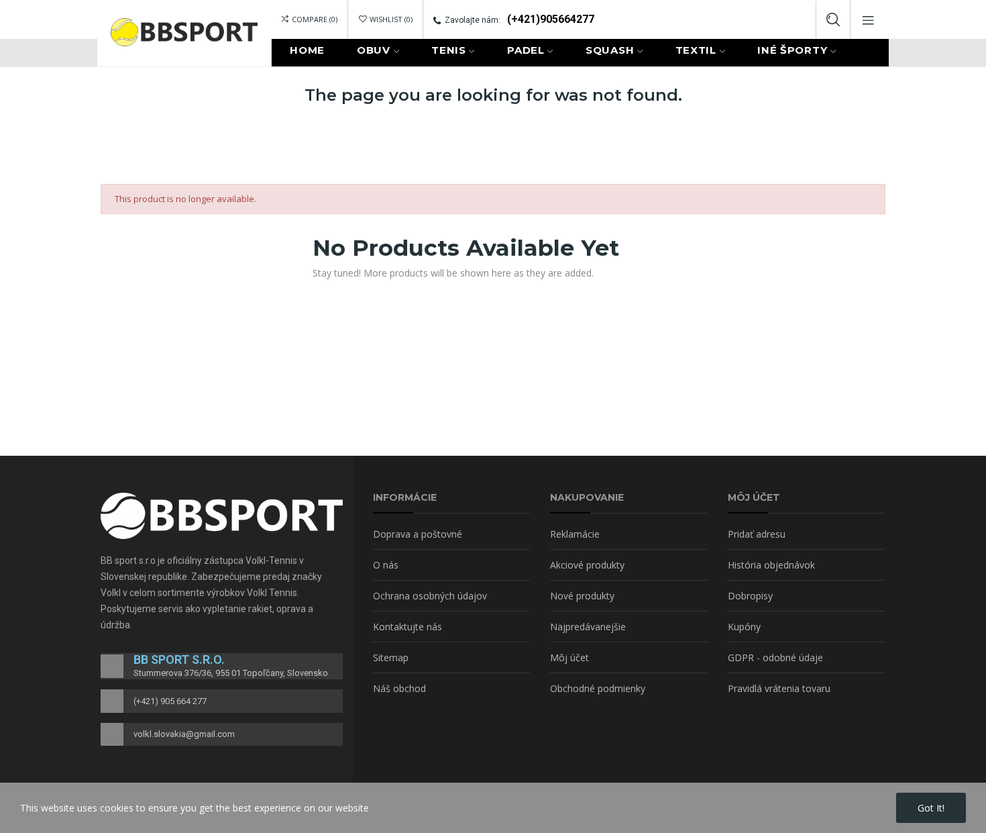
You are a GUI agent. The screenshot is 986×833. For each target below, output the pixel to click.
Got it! (931, 807)
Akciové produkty (587, 564)
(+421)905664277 (550, 19)
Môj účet (569, 657)
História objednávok (771, 564)
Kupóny (744, 626)
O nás (385, 564)
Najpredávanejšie (588, 626)
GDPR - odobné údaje (775, 657)
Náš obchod (399, 688)
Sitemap (390, 657)
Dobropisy (750, 595)
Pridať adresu (756, 534)
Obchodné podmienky (597, 688)
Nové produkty (582, 595)
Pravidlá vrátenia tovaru (779, 688)
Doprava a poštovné (417, 534)
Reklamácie (575, 534)
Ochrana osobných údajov (430, 595)
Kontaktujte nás (407, 626)
